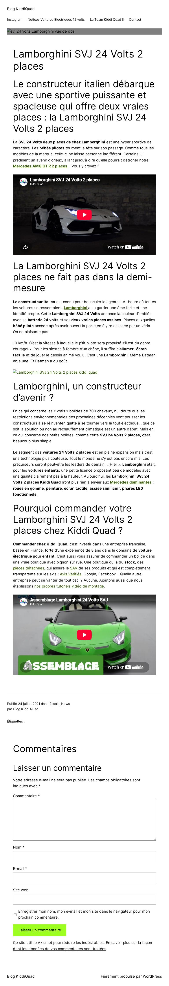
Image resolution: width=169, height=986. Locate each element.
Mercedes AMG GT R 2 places (40, 166)
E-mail (20, 868)
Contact (135, 19)
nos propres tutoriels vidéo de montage (69, 586)
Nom (18, 847)
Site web (21, 890)
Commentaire (26, 796)
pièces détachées (28, 568)
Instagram (14, 19)
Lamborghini (76, 308)
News (65, 704)
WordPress (152, 976)
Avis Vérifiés (70, 574)
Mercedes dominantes (131, 482)
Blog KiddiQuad (21, 9)
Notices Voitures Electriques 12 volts (56, 19)
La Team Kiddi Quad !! (107, 19)
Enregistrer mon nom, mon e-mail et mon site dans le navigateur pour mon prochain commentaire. (84, 914)
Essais (54, 704)
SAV (73, 568)
